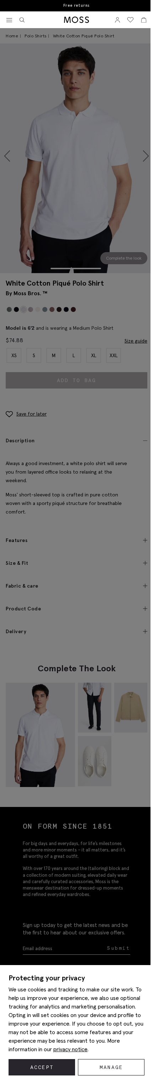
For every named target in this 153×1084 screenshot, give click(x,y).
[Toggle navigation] (9, 20)
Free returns (76, 5)
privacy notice (70, 1049)
